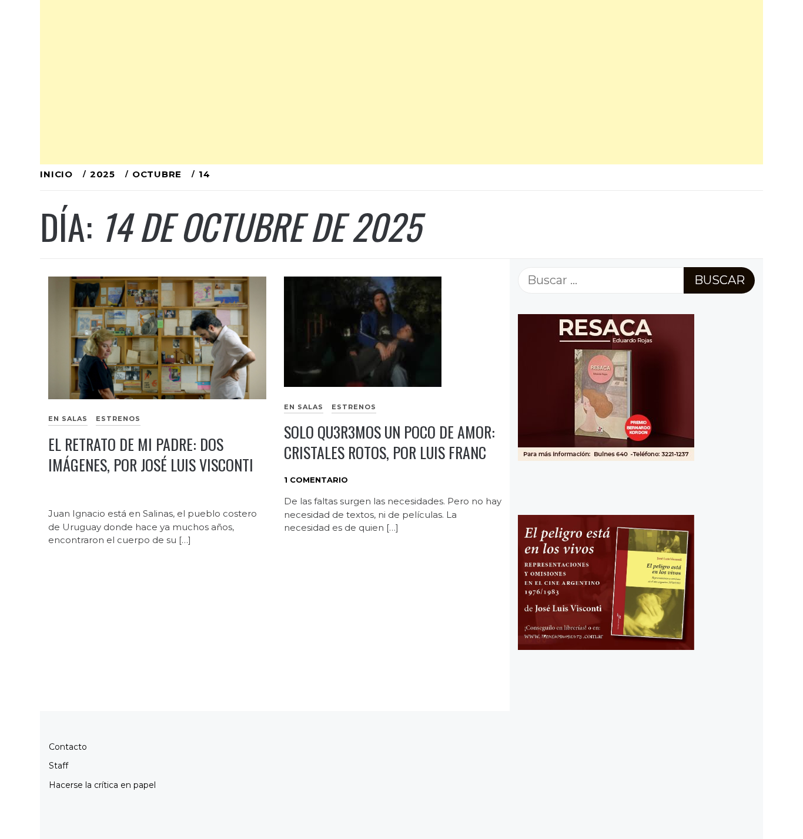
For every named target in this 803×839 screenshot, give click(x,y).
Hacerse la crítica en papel (102, 785)
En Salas (68, 419)
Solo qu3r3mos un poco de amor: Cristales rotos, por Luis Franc (389, 442)
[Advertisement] (392, 82)
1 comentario (316, 479)
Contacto (68, 747)
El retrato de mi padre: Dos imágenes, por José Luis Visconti (150, 454)
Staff (58, 765)
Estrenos (118, 419)
